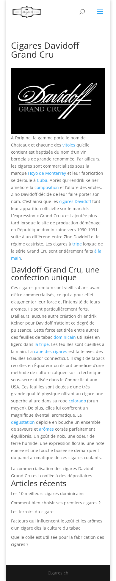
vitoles (68, 145)
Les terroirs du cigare (32, 511)
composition (47, 187)
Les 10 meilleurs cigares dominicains (47, 493)
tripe (77, 244)
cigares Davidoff (75, 201)
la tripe (42, 344)
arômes (46, 429)
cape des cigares (50, 351)
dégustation (23, 422)
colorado (77, 401)
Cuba (42, 180)
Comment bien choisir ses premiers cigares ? (56, 503)
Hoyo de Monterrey (47, 173)
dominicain (65, 337)
